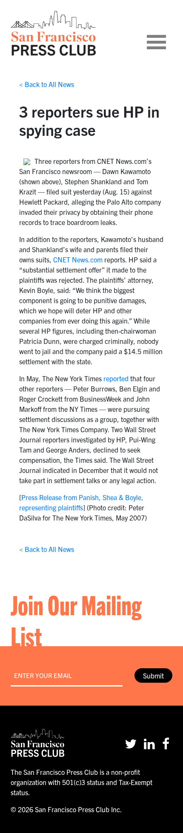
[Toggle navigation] (166, 33)
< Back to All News (46, 84)
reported (116, 378)
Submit (153, 675)
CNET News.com (78, 259)
